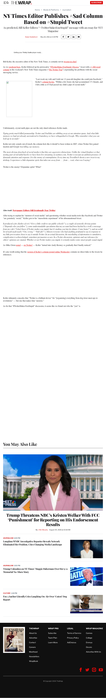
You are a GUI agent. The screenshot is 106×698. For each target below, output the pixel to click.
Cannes (89, 633)
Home (37, 10)
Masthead (33, 652)
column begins (48, 81)
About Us (33, 633)
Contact (32, 642)
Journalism (66, 10)
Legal (70, 628)
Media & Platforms (51, 10)
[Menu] (6, 2)
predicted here (14, 66)
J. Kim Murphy (43, 530)
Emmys (89, 642)
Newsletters (34, 656)
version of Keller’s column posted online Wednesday (48, 251)
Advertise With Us (93, 652)
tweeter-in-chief (70, 61)
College (89, 638)
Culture (6, 593)
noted (18, 245)
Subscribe (96, 2)
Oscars (89, 647)
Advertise (33, 638)
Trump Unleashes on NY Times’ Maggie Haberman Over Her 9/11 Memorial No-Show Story (35, 570)
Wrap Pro (53, 628)
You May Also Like (20, 444)
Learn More (53, 642)
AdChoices (71, 642)
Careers (32, 647)
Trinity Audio (27, 52)
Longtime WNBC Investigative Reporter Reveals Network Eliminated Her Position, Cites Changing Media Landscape (32, 543)
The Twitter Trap (55, 69)
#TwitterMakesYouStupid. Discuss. (65, 66)
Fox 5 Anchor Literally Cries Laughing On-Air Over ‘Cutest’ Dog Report (35, 598)
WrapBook (33, 661)
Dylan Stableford (31, 37)
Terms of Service (74, 633)
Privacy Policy (73, 638)
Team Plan (52, 638)
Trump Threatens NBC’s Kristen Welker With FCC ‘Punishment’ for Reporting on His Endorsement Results (53, 520)
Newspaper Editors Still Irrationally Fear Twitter (34, 210)
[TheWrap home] (21, 2)
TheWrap (34, 628)
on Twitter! (28, 245)
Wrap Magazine (94, 628)
